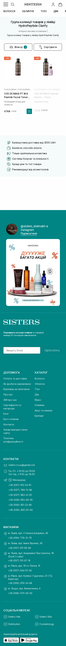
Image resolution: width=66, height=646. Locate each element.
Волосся (40, 378)
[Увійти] (53, 4)
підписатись (52, 350)
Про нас (8, 394)
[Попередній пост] (10, 272)
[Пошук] (12, 4)
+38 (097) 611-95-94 (19, 547)
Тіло (37, 389)
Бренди (39, 415)
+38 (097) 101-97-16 (19, 560)
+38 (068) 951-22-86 (20, 504)
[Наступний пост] (55, 272)
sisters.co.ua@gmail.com (21, 465)
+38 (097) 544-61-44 (20, 570)
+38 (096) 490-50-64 (20, 509)
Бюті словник (11, 419)
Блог (6, 413)
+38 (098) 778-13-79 (20, 537)
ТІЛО (44, 11)
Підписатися (29, 233)
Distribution (14, 624)
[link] (60, 4)
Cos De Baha (10, 89)
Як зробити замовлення (17, 383)
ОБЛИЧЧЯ (28, 11)
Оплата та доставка (15, 378)
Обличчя (40, 383)
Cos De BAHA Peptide (25, 89)
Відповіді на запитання (16, 389)
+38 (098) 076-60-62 (20, 593)
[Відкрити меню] (5, 4)
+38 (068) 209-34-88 (20, 583)
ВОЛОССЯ (9, 11)
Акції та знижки (43, 410)
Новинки (39, 405)
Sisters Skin (45, 616)
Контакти (8, 424)
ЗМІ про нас (10, 399)
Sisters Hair (14, 616)
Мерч (38, 399)
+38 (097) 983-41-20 (20, 494)
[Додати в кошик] (29, 111)
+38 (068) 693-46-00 (20, 499)
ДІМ (55, 11)
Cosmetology (46, 624)
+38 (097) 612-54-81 (19, 485)
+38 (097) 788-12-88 (20, 489)
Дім (37, 394)
